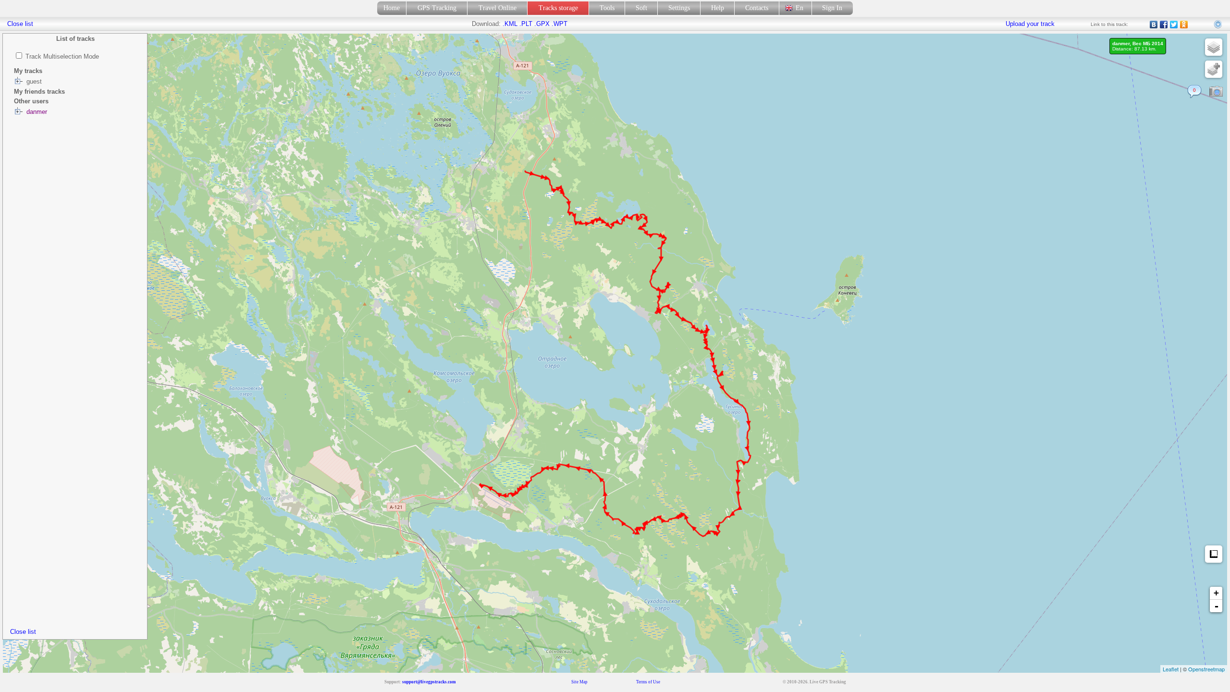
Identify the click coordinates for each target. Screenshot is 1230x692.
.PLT (525, 23)
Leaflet (1171, 669)
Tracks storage (558, 8)
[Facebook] (1164, 24)
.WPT (559, 23)
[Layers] (1213, 47)
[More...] (1218, 24)
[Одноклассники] (1184, 24)
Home (391, 8)
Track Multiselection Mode (62, 56)
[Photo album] (1216, 91)
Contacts (756, 8)
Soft (641, 8)
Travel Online (497, 8)
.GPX (542, 23)
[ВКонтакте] (1154, 24)
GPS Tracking (437, 8)
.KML (510, 23)
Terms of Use (648, 682)
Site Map (579, 682)
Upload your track (1030, 23)
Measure (1213, 554)
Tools (607, 8)
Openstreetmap (1206, 669)
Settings (679, 8)
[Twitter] (1174, 24)
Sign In (832, 8)
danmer (36, 111)
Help (717, 8)
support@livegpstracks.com (429, 682)
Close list (23, 631)
